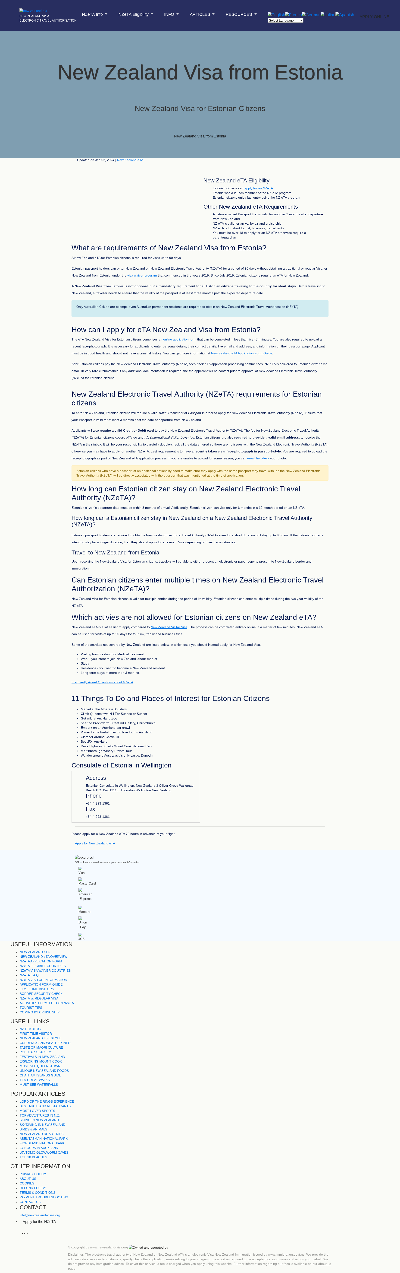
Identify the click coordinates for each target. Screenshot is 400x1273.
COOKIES (27, 1183)
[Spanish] (344, 15)
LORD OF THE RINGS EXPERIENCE (47, 1101)
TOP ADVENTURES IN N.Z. (40, 1115)
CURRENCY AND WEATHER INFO (45, 1043)
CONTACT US (30, 1202)
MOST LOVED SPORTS (37, 1111)
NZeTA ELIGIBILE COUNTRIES (43, 966)
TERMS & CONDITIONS (37, 1192)
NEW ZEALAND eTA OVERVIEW (43, 956)
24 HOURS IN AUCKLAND (39, 1148)
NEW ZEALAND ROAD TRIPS (41, 1134)
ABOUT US (28, 1179)
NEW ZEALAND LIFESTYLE (40, 1038)
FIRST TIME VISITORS (37, 989)
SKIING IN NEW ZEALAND (39, 1120)
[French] (293, 15)
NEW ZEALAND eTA (35, 952)
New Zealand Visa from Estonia (200, 136)
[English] (276, 15)
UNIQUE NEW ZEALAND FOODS (44, 1071)
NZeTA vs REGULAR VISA (39, 998)
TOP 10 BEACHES (33, 1157)
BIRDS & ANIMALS (33, 1129)
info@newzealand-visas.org (40, 1215)
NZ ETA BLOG (30, 1029)
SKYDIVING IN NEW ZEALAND (42, 1125)
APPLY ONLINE (374, 16)
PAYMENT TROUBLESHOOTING (44, 1197)
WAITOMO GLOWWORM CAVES (44, 1152)
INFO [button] (169, 14)
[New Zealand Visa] (33, 8)
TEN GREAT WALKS (35, 1080)
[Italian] (328, 15)
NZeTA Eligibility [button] (134, 14)
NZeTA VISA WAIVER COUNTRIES (45, 970)
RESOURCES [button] (239, 14)
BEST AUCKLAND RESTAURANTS (45, 1106)
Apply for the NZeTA (39, 1222)
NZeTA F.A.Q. (30, 975)
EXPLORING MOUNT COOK (41, 1061)
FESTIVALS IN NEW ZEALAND (42, 1057)
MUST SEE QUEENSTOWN (40, 1066)
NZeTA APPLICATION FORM (41, 961)
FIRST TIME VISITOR (36, 1033)
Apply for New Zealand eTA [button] (95, 843)
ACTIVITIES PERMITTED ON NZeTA (47, 1003)
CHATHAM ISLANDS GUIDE (40, 1075)
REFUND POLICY (33, 1188)
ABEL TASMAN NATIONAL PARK (44, 1138)
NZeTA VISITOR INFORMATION (43, 980)
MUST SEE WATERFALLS (39, 1084)
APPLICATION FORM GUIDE (41, 984)
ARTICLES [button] (200, 14)
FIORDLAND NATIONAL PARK (42, 1143)
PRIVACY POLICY (33, 1174)
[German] (311, 15)
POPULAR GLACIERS (36, 1052)
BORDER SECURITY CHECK (41, 994)
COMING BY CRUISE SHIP (39, 1012)
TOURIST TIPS (31, 1007)
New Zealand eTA (130, 160)
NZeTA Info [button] (93, 14)
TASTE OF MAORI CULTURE (41, 1047)
